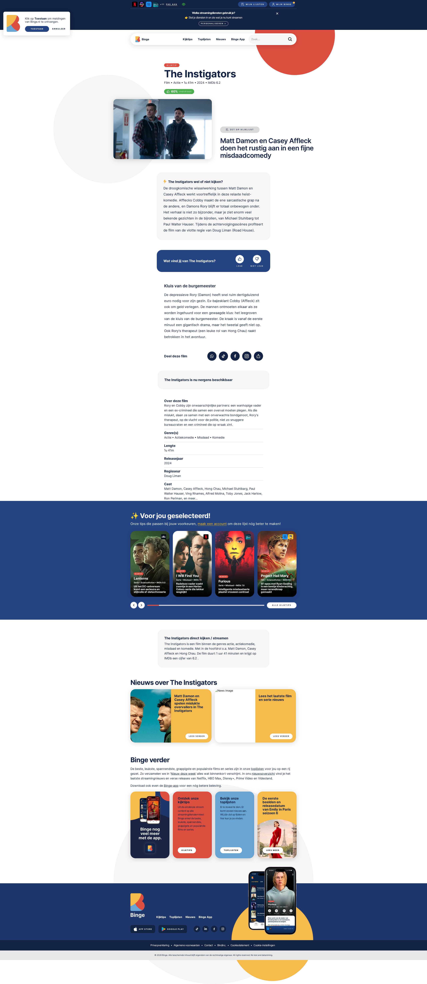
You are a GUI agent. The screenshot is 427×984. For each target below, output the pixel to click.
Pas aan (171, 4)
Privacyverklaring (159, 945)
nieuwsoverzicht (263, 773)
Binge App (238, 39)
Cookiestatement (240, 945)
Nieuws (221, 39)
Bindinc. (221, 945)
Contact (208, 945)
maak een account (212, 524)
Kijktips (187, 39)
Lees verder (197, 736)
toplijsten (257, 769)
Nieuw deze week (183, 773)
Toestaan (37, 29)
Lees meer (272, 850)
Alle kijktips (281, 605)
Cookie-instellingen (264, 945)
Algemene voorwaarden (187, 945)
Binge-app (171, 785)
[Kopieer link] (258, 356)
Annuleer (59, 29)
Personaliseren (213, 23)
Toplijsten (204, 39)
